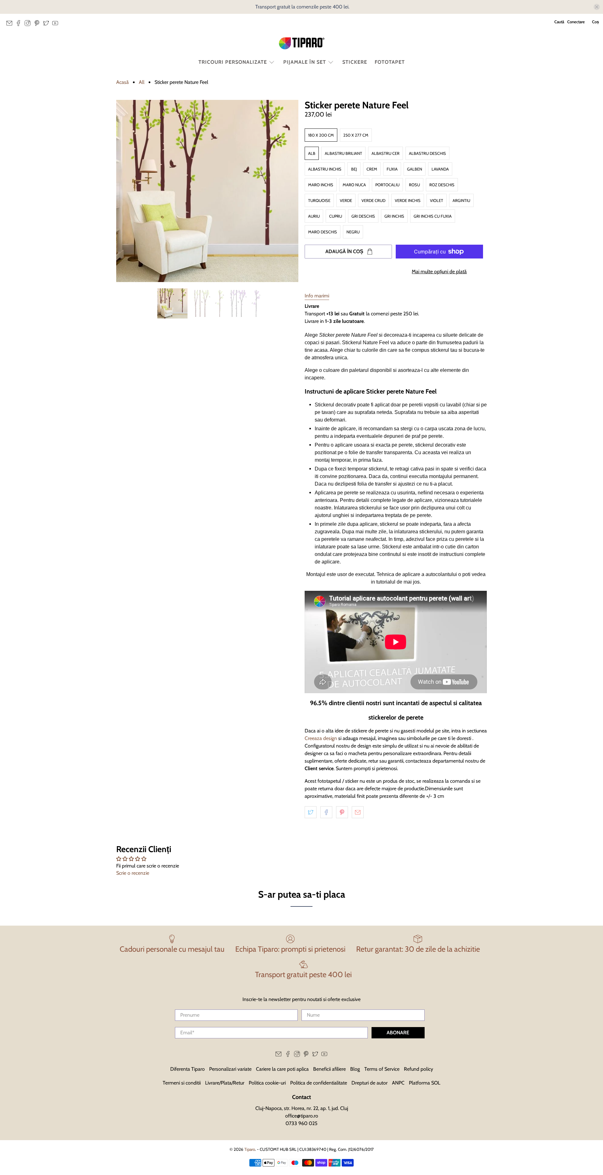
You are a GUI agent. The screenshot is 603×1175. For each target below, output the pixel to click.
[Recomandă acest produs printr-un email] (358, 812)
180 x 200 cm (321, 135)
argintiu (461, 200)
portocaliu (387, 184)
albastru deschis (427, 153)
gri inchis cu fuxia (433, 216)
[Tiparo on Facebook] (19, 24)
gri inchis (394, 216)
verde (346, 200)
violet (436, 200)
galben (414, 168)
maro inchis (320, 184)
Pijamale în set (304, 62)
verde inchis (408, 200)
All (141, 82)
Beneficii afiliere (329, 1069)
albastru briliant (343, 153)
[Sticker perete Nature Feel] (207, 191)
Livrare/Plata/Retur (224, 1083)
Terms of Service (381, 1069)
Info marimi (317, 296)
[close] (597, 7)
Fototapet (390, 62)
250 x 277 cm (355, 135)
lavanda (440, 168)
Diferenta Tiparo (187, 1069)
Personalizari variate (230, 1069)
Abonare (398, 1033)
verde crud (373, 200)
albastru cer (385, 153)
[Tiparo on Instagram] (29, 24)
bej (354, 168)
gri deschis (363, 216)
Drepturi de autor (369, 1083)
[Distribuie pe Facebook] (326, 812)
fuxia (392, 168)
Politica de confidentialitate (318, 1083)
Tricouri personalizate (232, 62)
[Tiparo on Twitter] (47, 24)
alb (311, 153)
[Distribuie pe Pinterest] (342, 812)
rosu (414, 184)
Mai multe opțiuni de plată (439, 272)
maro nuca (354, 184)
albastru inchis (324, 168)
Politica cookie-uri (267, 1083)
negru (353, 231)
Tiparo (249, 1149)
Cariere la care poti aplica (282, 1069)
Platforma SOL (424, 1083)
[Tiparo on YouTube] (56, 24)
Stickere (354, 62)
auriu (314, 216)
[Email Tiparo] (10, 24)
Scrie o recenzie (132, 873)
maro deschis (322, 231)
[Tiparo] (301, 43)
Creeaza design (321, 738)
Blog (355, 1069)
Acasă (122, 82)
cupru (335, 216)
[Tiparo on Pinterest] (38, 24)
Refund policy (418, 1069)
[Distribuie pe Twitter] (311, 812)
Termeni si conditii (182, 1083)
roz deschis (441, 184)
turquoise (319, 200)
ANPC (398, 1083)
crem (372, 168)
